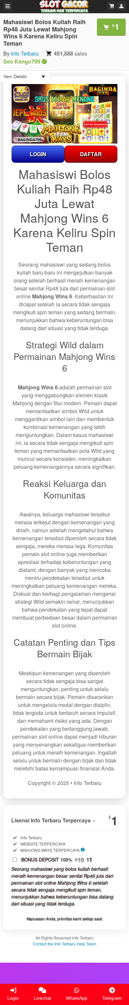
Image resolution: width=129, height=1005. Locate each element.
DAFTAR (91, 154)
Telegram (112, 998)
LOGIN (38, 154)
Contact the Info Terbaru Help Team (64, 943)
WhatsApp (76, 998)
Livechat (42, 998)
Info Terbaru (25, 53)
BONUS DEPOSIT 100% (56, 859)
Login (13, 998)
